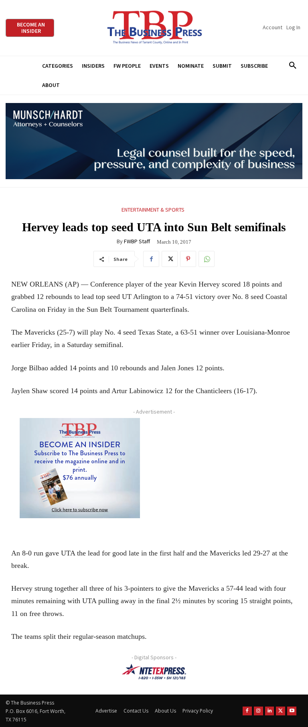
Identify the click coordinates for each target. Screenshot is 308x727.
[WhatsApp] (207, 259)
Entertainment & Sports (153, 209)
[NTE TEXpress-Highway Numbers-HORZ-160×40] (154, 672)
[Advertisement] (225, 475)
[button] (292, 65)
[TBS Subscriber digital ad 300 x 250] (79, 468)
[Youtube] (291, 711)
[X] (170, 259)
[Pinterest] (188, 259)
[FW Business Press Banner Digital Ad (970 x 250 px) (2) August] (154, 141)
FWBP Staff (137, 241)
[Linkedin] (269, 711)
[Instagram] (258, 711)
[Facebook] (151, 259)
